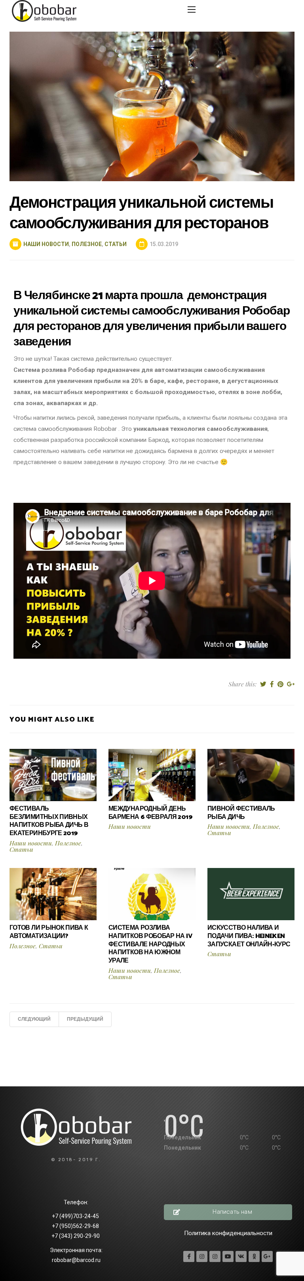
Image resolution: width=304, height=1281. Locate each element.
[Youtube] (228, 1256)
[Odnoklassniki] (254, 1256)
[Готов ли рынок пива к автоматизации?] (53, 893)
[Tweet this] (263, 684)
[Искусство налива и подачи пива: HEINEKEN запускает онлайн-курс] (250, 893)
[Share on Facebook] (272, 684)
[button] (228, 1212)
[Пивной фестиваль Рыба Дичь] (250, 774)
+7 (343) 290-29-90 (76, 1236)
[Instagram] (201, 1256)
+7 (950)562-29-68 (76, 1226)
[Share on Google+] (290, 684)
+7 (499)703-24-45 (76, 1216)
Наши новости (46, 244)
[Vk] (241, 1256)
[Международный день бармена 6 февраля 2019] (152, 774)
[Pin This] (280, 684)
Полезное (87, 244)
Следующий (34, 1019)
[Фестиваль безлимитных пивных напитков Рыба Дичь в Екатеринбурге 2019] (53, 774)
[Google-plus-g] (267, 1256)
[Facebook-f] (188, 1256)
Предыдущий (85, 1019)
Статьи (115, 244)
